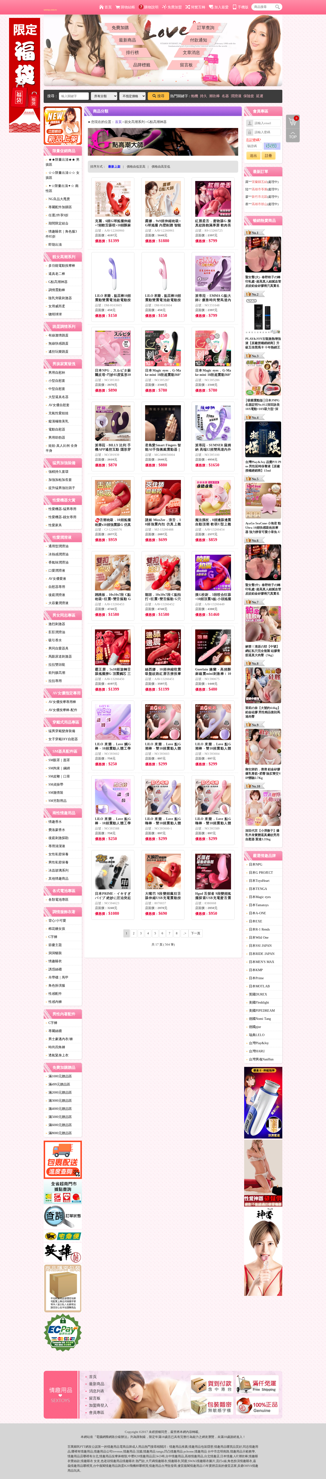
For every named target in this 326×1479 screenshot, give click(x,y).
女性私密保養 (57, 854)
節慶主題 (54, 945)
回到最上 (293, 135)
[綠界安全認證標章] (63, 1333)
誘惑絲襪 (54, 969)
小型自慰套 (55, 381)
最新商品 (127, 40)
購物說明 (151, 7)
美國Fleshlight (257, 1002)
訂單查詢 (205, 27)
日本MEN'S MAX (260, 962)
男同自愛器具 (57, 648)
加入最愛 (221, 7)
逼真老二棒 (55, 274)
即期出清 (54, 244)
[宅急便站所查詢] (63, 1236)
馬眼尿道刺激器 (59, 656)
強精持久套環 (57, 471)
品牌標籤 (141, 65)
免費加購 (120, 27)
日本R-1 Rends (258, 929)
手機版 (243, 7)
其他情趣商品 (57, 878)
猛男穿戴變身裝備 (60, 731)
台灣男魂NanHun (259, 1059)
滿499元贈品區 (58, 1084)
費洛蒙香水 (55, 830)
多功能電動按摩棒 (60, 265)
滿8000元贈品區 (59, 1133)
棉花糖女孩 (55, 929)
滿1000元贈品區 (59, 1076)
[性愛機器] (263, 1174)
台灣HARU (255, 1051)
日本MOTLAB (258, 986)
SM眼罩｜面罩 (58, 760)
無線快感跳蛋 (57, 343)
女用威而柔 (55, 306)
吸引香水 (54, 640)
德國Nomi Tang (258, 1019)
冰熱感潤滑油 (57, 554)
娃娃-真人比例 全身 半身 (61, 448)
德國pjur (253, 1027)
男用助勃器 (55, 437)
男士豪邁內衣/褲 (59, 1039)
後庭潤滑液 (55, 595)
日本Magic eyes (258, 897)
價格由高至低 (161, 166)
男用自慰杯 (55, 372)
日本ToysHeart (257, 881)
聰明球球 (54, 314)
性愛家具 (54, 525)
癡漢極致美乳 (57, 421)
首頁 (108, 7)
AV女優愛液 (56, 578)
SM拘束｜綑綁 (58, 768)
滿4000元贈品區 (59, 1109)
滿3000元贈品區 (59, 1100)
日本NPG (254, 864)
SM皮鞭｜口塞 (58, 776)
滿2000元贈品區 (59, 1092)
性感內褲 (54, 1002)
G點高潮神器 (57, 282)
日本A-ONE (256, 913)
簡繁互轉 (198, 7)
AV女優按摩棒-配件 (61, 710)
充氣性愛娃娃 (57, 413)
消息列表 (96, 1391)
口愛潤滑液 (55, 570)
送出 (253, 156)
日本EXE (254, 921)
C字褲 (51, 937)
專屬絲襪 (54, 1031)
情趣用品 (175, 1446)
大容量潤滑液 (57, 603)
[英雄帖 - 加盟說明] (63, 1253)
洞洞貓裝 (54, 953)
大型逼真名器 (57, 397)
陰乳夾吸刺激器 (59, 298)
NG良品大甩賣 (58, 199)
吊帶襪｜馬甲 (57, 977)
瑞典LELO (255, 1035)
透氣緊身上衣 (57, 1055)
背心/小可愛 (56, 920)
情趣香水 (54, 822)
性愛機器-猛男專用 (61, 509)
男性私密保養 (57, 862)
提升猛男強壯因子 (60, 488)
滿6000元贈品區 (59, 1125)
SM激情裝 (54, 792)
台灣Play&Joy (257, 1043)
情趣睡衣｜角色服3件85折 (61, 234)
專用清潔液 (55, 846)
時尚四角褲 (55, 1047)
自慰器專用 (55, 587)
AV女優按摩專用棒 (61, 702)
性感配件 (54, 993)
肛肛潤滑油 (55, 632)
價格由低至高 (136, 166)
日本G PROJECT (259, 872)
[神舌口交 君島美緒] (263, 1252)
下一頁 (195, 933)
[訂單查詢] (63, 1217)
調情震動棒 (55, 290)
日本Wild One (257, 937)
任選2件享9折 (57, 215)
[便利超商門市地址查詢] (63, 1192)
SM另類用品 (56, 801)
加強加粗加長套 (59, 480)
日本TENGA (256, 889)
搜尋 (160, 96)
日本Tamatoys (257, 905)
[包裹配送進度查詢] (63, 1160)
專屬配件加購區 (59, 207)
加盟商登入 (98, 1405)
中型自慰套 (55, 389)
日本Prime (255, 978)
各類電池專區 (57, 899)
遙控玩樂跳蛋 (57, 351)
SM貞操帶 (54, 784)
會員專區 (96, 1412)
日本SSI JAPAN (259, 945)
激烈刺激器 (55, 624)
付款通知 (198, 40)
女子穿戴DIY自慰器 (62, 739)
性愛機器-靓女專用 (61, 517)
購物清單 (291, 118)
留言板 (186, 65)
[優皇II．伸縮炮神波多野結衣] (263, 1103)
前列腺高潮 (55, 673)
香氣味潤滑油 (57, 562)
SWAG (192, 1461)
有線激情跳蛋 (57, 335)
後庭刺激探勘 (57, 838)
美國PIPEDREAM (260, 1010)
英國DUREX (256, 994)
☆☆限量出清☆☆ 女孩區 (62, 175)
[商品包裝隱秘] (63, 1289)
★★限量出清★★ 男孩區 (62, 162)
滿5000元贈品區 (59, 1117)
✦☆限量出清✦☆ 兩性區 (62, 188)
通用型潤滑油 (57, 546)
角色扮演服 (55, 985)
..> (184, 933)
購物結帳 (128, 7)
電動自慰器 (55, 429)
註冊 (268, 156)
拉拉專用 (54, 681)
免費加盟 (175, 7)
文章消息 (191, 52)
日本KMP (254, 970)
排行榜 (132, 52)
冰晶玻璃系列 (57, 870)
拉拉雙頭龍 (55, 664)
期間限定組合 (57, 223)
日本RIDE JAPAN (260, 954)
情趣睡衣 (54, 961)
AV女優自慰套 (57, 405)
